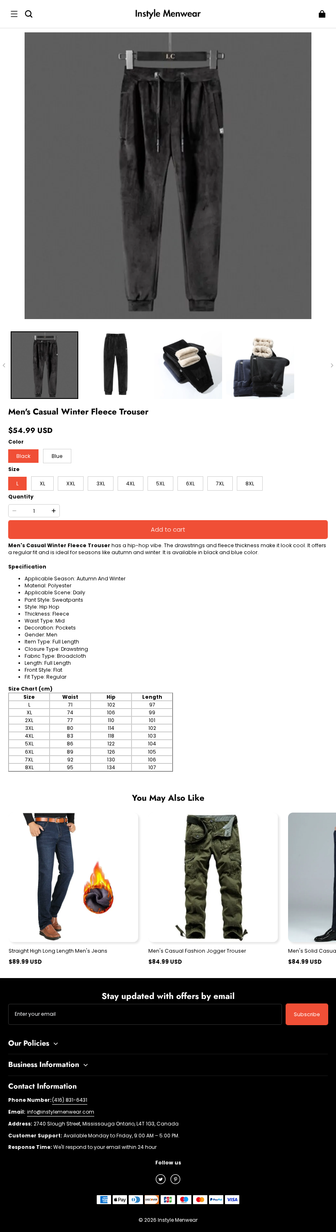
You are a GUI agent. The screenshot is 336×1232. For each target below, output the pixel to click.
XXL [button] (70, 483)
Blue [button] (57, 456)
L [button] (17, 483)
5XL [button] (160, 483)
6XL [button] (190, 483)
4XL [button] (130, 483)
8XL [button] (249, 483)
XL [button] (42, 483)
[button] (14, 14)
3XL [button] (100, 483)
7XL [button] (220, 483)
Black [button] (23, 456)
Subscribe (307, 1014)
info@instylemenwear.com (60, 1111)
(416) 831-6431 (69, 1099)
